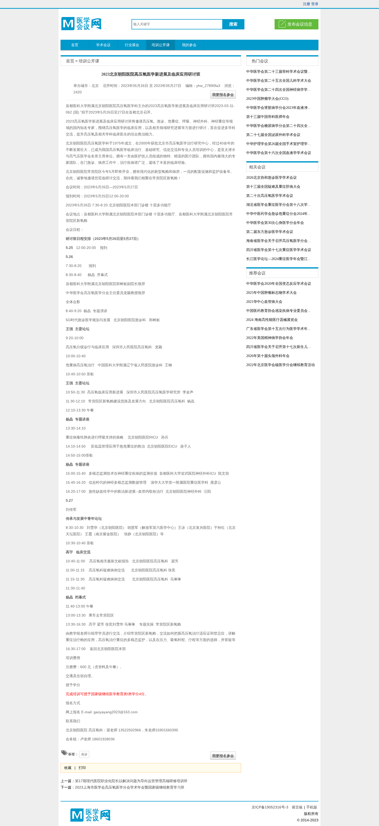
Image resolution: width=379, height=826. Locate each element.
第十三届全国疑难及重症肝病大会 (273, 187)
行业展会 (132, 45)
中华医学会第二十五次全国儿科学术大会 (278, 81)
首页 (74, 45)
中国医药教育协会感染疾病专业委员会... (278, 311)
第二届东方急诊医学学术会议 (269, 232)
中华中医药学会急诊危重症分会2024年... (278, 214)
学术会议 (103, 45)
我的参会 (189, 45)
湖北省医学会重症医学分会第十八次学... (278, 205)
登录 (314, 4)
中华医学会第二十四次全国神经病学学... (278, 90)
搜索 (233, 24)
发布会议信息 (299, 24)
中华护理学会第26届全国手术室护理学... (278, 144)
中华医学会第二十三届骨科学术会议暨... (278, 72)
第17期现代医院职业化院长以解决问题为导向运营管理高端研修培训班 (131, 781)
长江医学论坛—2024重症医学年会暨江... (278, 259)
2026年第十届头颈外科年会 (268, 356)
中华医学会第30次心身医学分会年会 (275, 223)
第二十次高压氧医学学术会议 (269, 196)
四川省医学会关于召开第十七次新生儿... (278, 347)
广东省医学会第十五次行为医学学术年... (278, 329)
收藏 (67, 768)
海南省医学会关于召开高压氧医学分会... (278, 241)
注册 (306, 4)
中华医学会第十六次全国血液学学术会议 (278, 153)
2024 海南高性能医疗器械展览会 (272, 320)
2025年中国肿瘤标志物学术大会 (271, 293)
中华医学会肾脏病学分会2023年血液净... (278, 108)
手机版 (311, 807)
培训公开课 (161, 45)
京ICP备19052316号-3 (270, 807)
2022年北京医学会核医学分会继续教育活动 (280, 365)
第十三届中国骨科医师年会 (268, 117)
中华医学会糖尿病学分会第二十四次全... (278, 126)
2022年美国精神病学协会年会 (269, 338)
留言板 (297, 807)
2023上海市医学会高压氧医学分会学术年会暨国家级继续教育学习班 (129, 787)
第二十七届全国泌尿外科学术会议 (273, 135)
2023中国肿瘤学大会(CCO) (267, 99)
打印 (82, 768)
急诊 (84, 754)
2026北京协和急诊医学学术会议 (271, 178)
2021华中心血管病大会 (264, 302)
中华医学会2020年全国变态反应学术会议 (278, 284)
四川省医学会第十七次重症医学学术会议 (278, 250)
